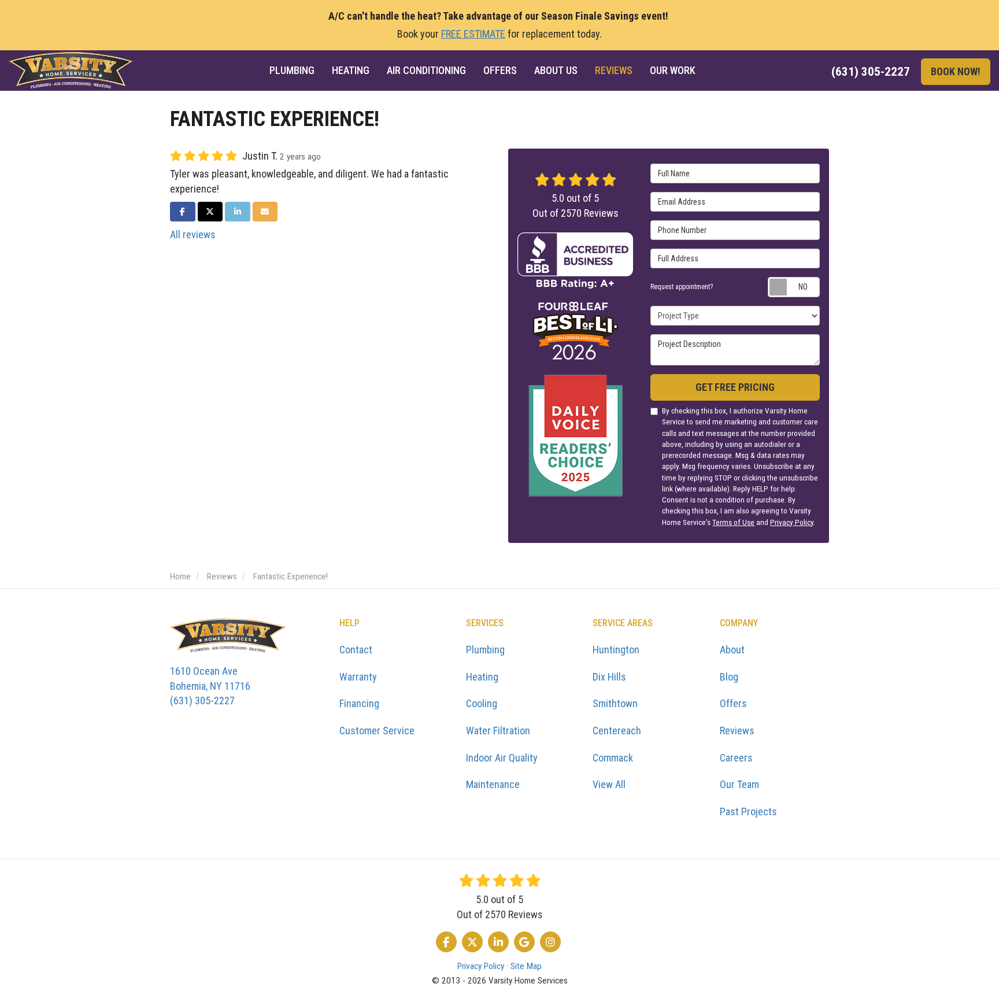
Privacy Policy (791, 522)
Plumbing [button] (291, 70)
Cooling (481, 703)
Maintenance (493, 784)
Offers (733, 703)
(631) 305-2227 (210, 686)
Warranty (358, 677)
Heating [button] (350, 70)
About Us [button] (556, 70)
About (732, 650)
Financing (359, 703)
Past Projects (748, 811)
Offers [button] (500, 70)
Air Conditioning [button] (426, 70)
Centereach (617, 730)
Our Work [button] (672, 70)
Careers (736, 758)
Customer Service (377, 730)
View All (609, 784)
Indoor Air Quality (502, 758)
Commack (613, 758)
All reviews (193, 234)
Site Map (526, 966)
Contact (355, 650)
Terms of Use (733, 522)
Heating (482, 677)
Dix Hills (609, 677)
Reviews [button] (613, 70)
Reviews (737, 730)
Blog (729, 677)
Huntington (616, 650)
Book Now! (955, 71)
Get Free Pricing (735, 387)
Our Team (739, 784)
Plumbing (485, 650)
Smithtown (615, 703)
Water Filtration (498, 730)
